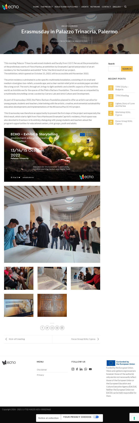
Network (95, 7)
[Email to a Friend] (52, 328)
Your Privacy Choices (77, 417)
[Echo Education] (10, 6)
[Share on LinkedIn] (62, 328)
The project (47, 7)
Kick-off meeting (16, 339)
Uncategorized (69, 26)
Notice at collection (48, 418)
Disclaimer (42, 369)
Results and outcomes (66, 7)
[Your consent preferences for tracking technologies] (134, 418)
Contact (106, 7)
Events (85, 7)
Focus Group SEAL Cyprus (83, 339)
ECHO (85, 41)
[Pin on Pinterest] (57, 328)
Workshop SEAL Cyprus (123, 113)
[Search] (125, 6)
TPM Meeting (122, 95)
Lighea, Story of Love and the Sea (125, 104)
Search (111, 64)
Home (36, 7)
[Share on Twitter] (47, 328)
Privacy (40, 375)
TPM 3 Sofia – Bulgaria (122, 88)
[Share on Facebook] (42, 328)
